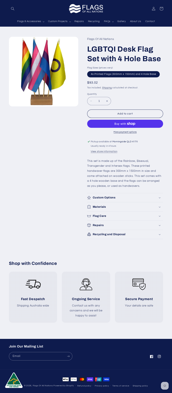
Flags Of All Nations (43, 386)
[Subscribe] (68, 356)
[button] (13, 8)
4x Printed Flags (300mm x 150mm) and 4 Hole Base (123, 74)
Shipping (107, 88)
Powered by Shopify (63, 386)
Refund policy (84, 386)
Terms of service (120, 386)
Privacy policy (102, 386)
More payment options (125, 132)
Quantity (92, 94)
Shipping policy (140, 386)
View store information (104, 151)
